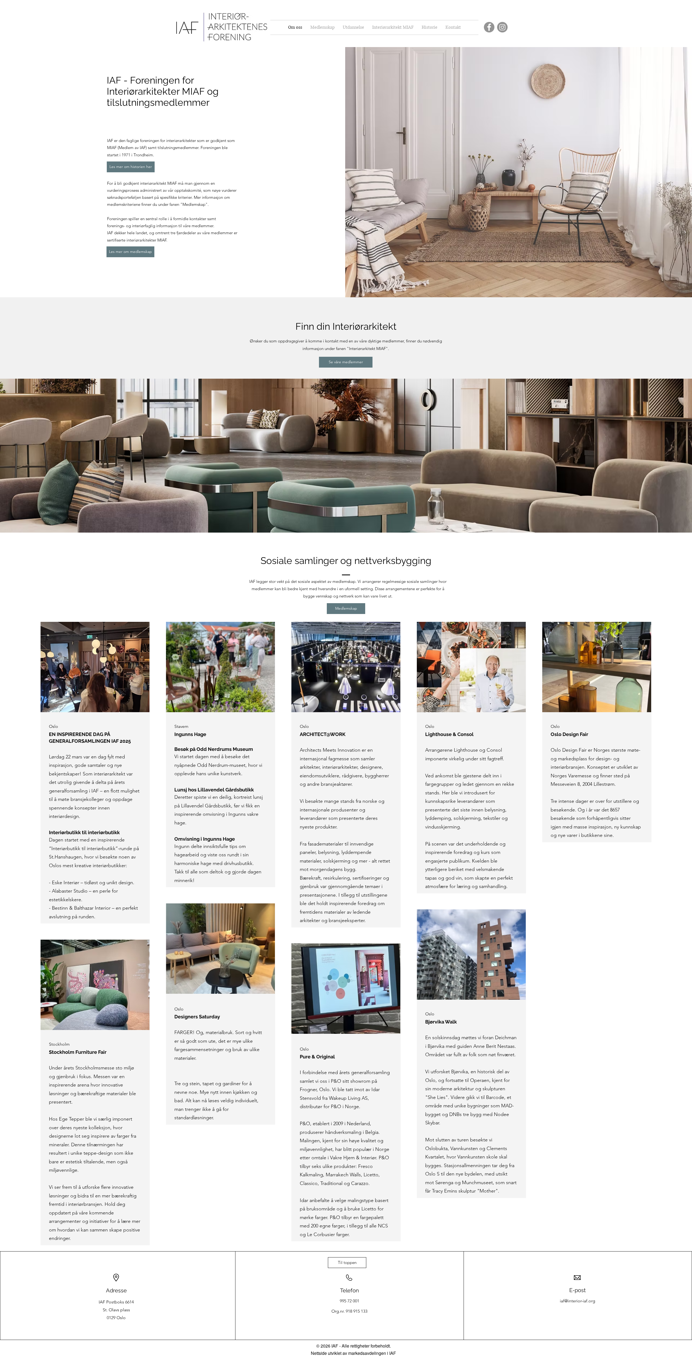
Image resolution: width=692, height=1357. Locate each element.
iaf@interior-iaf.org (577, 1300)
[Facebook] (489, 27)
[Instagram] (502, 27)
